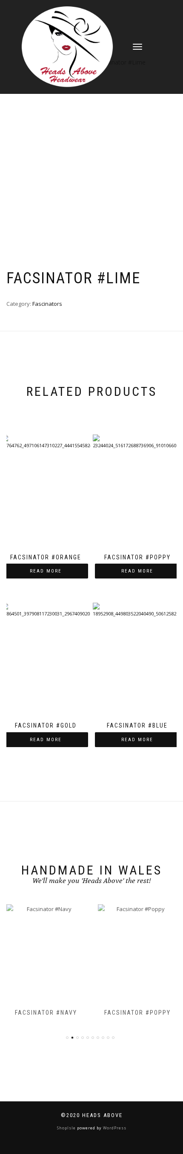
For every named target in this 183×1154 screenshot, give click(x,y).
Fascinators (47, 304)
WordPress (114, 1128)
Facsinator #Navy (46, 1012)
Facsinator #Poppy (137, 1012)
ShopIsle (67, 1128)
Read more (46, 571)
